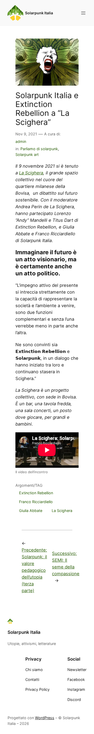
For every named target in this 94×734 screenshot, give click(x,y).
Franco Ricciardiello (36, 501)
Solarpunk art (27, 154)
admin (20, 141)
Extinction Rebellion (36, 493)
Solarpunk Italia (39, 13)
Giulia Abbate (30, 510)
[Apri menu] (83, 13)
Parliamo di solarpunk (39, 149)
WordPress (44, 718)
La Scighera (31, 172)
